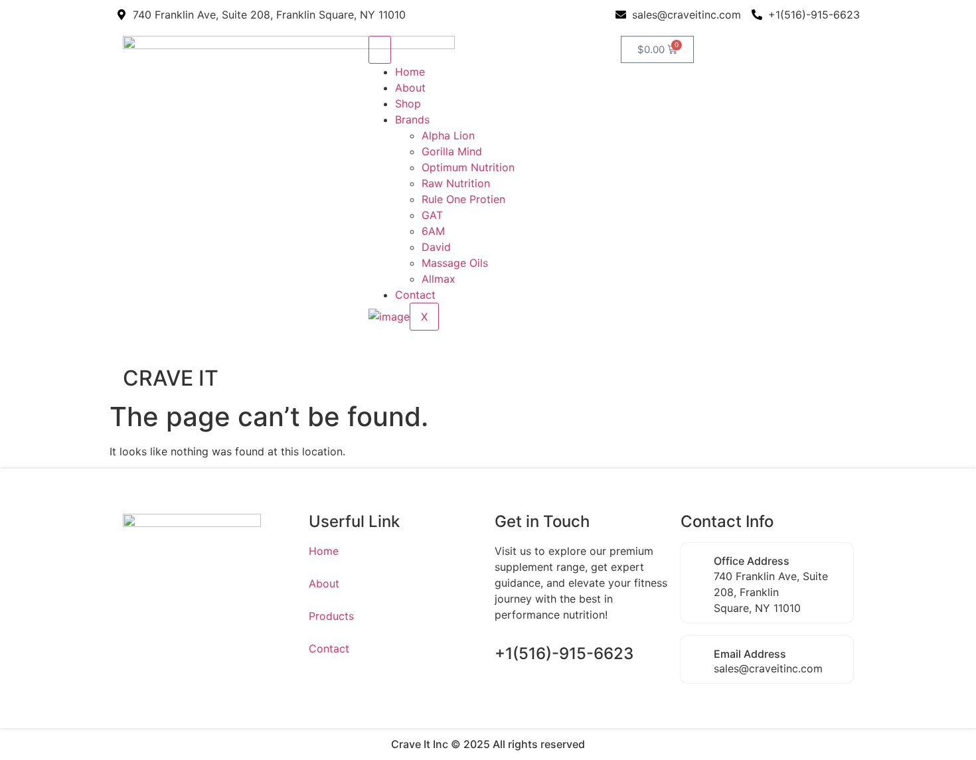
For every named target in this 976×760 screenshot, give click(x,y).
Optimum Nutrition (468, 167)
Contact (415, 294)
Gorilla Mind (452, 151)
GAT (432, 215)
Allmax (438, 278)
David (436, 247)
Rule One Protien (463, 199)
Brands (412, 119)
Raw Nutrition (456, 183)
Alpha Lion (448, 135)
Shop (408, 103)
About (410, 87)
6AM (433, 231)
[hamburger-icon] (379, 50)
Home (410, 71)
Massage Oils (455, 262)
